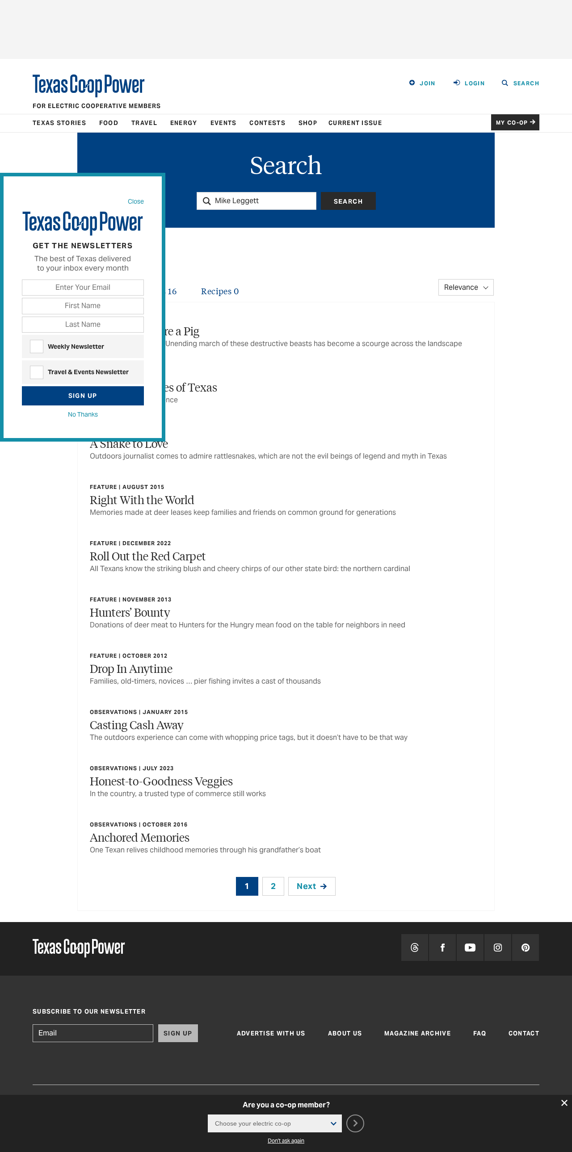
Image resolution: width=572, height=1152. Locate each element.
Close (136, 201)
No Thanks (83, 414)
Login (475, 83)
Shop (308, 123)
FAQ (479, 1033)
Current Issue (355, 123)
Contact (524, 1033)
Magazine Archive (417, 1033)
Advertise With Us (271, 1033)
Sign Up (82, 396)
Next (306, 886)
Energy (184, 123)
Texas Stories (59, 123)
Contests (267, 123)
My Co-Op (512, 122)
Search (348, 201)
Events (223, 123)
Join (428, 83)
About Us (345, 1033)
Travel (144, 123)
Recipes (220, 290)
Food (108, 123)
